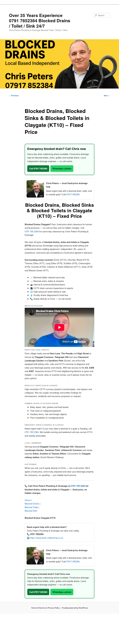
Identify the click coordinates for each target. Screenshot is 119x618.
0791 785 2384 (32, 231)
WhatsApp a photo (61, 168)
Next (107, 95)
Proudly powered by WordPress (75, 608)
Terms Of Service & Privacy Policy (45, 608)
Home (27, 500)
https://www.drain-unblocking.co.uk (46, 537)
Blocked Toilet (31, 507)
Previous (14, 95)
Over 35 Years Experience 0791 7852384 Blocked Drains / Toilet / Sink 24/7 (39, 20)
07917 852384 (73, 194)
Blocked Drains (32, 503)
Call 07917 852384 (38, 168)
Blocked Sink (31, 510)
